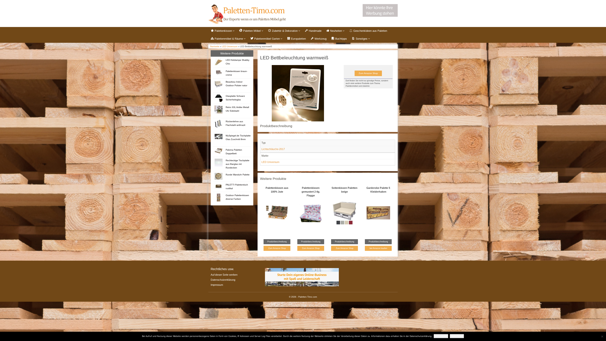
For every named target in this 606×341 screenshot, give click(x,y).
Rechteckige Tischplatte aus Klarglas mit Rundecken (237, 164)
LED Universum (230, 46)
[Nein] (602, 336)
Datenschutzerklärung (223, 279)
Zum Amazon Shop (368, 73)
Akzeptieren (441, 336)
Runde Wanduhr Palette (238, 174)
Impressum (217, 285)
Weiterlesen (457, 336)
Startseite (214, 46)
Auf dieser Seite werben (224, 274)
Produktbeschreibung (277, 241)
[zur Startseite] (247, 14)
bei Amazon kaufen (378, 248)
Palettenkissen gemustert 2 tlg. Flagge (311, 192)
